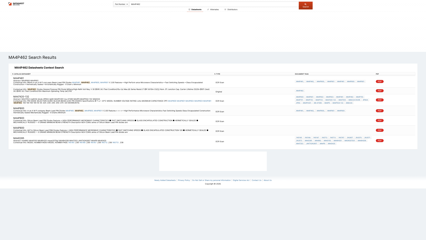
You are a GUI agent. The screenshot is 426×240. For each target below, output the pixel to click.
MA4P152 (309, 100)
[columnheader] (112, 74)
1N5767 (341, 137)
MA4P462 (299, 91)
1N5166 (82, 142)
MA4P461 (340, 81)
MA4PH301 (307, 103)
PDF (380, 81)
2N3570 (359, 137)
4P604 (365, 100)
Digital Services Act (241, 180)
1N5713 (115, 142)
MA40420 (331, 143)
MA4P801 (104, 82)
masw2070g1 (350, 140)
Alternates (214, 9)
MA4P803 (198, 101)
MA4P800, (95, 82)
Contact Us (256, 180)
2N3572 (299, 140)
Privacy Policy (184, 180)
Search (306, 7)
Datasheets (196, 9)
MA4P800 (350, 81)
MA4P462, (310, 81)
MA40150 (327, 140)
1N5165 (71, 142)
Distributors (232, 9)
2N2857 (350, 137)
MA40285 (308, 140)
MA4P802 (189, 101)
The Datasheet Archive (16, 3)
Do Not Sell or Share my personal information (211, 180)
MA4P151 (299, 100)
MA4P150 (359, 97)
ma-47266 (318, 103)
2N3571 (367, 137)
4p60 (298, 103)
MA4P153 (319, 100)
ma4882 (318, 140)
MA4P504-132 (338, 103)
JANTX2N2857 (311, 143)
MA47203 (299, 143)
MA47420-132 (330, 100)
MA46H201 (338, 140)
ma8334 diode (354, 100)
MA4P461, (76, 82)
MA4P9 (327, 103)
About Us (268, 180)
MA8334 (349, 103)
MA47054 (342, 100)
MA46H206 (362, 140)
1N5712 (104, 142)
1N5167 (93, 142)
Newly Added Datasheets (165, 180)
